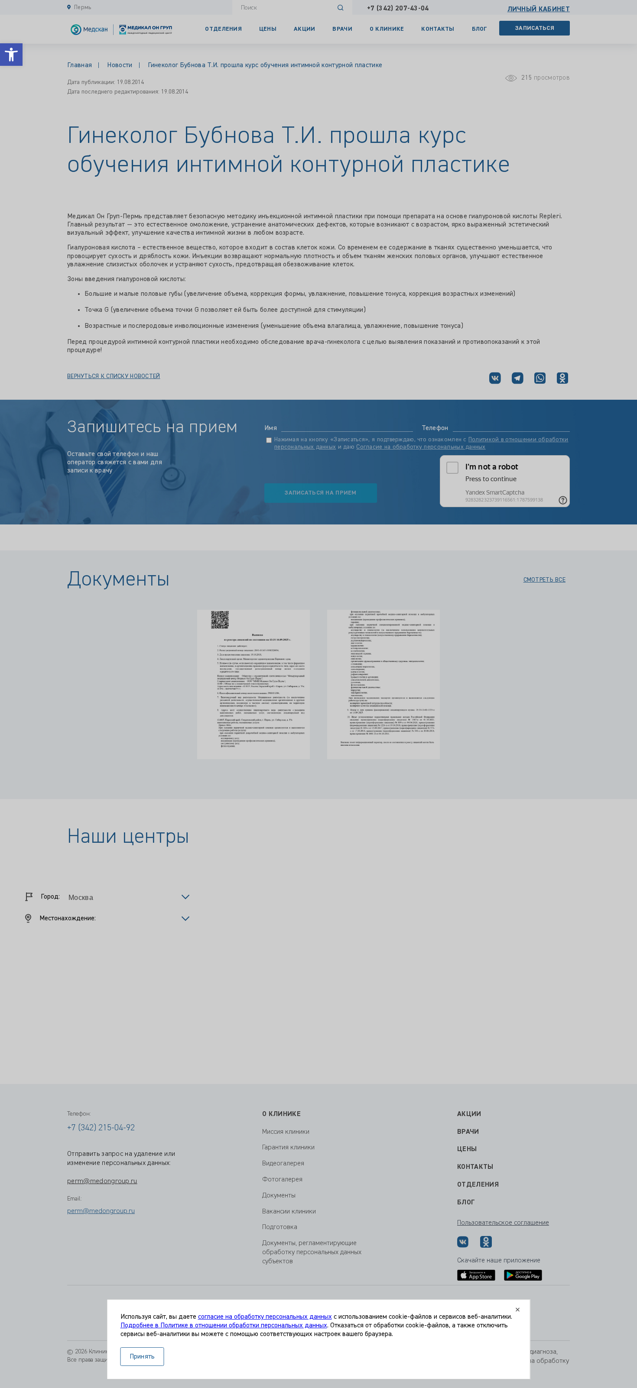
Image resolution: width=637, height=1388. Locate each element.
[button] (11, 54)
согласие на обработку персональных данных (265, 1317)
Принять (142, 1356)
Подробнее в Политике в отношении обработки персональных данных (223, 1325)
